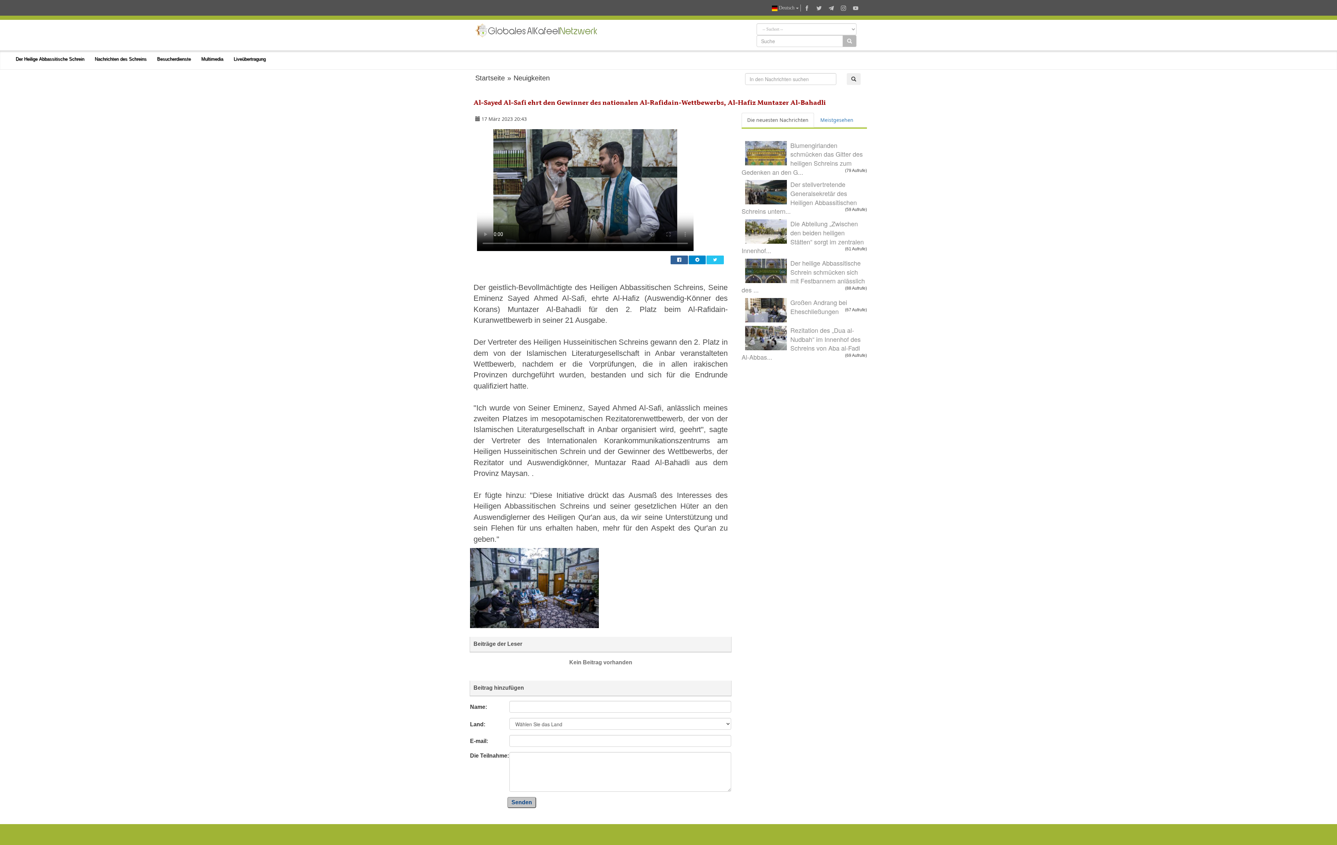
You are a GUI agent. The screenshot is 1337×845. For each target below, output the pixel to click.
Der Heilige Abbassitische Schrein (50, 59)
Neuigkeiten (532, 78)
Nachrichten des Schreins (121, 59)
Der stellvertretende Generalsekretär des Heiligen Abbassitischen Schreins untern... (799, 198)
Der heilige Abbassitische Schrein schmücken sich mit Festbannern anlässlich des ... (803, 276)
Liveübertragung (250, 59)
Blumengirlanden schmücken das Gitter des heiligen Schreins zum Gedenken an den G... (802, 159)
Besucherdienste (174, 59)
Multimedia (212, 59)
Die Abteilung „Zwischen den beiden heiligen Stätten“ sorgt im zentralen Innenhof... (803, 237)
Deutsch (786, 7)
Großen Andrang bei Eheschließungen (818, 307)
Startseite (490, 78)
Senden (521, 802)
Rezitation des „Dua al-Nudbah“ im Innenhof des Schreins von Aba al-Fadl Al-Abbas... (801, 343)
